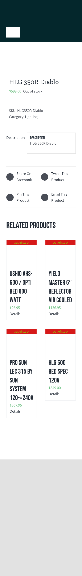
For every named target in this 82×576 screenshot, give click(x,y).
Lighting (31, 116)
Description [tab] (15, 137)
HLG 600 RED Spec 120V (58, 371)
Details (15, 313)
